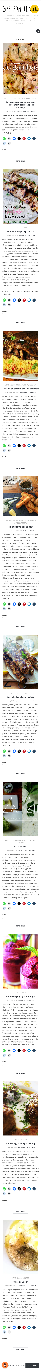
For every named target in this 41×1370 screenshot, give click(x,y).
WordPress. (12, 1366)
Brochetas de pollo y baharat (20, 231)
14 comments (31, 1147)
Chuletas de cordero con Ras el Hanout (20, 388)
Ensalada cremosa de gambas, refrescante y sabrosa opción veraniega (20, 105)
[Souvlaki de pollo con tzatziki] (20, 662)
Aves (25, 228)
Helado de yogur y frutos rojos (20, 996)
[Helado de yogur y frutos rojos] (20, 961)
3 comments (31, 850)
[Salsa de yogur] (20, 1247)
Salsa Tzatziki (20, 846)
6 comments (30, 1000)
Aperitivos (7, 521)
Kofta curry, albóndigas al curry (20, 1143)
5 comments (30, 701)
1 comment (31, 530)
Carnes (25, 385)
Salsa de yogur (20, 1282)
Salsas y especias (24, 1278)
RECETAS (34, 98)
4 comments (32, 1285)
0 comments (32, 111)
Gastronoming (22, 111)
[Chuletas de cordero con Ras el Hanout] (20, 356)
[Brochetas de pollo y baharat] (20, 196)
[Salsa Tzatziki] (20, 809)
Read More (20, 161)
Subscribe (32, 1365)
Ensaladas (25, 98)
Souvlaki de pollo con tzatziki (20, 697)
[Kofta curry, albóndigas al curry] (20, 1108)
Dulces (17, 993)
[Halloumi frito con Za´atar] (20, 496)
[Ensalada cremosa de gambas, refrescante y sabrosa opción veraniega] (20, 68)
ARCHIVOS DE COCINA (12, 98)
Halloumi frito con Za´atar (20, 527)
